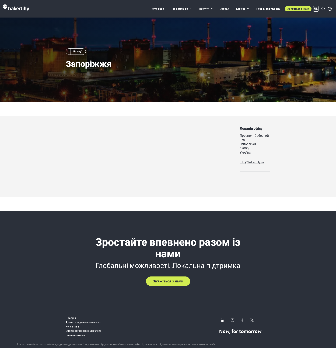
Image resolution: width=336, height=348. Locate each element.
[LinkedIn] (222, 320)
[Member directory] (330, 9)
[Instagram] (232, 320)
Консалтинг (72, 326)
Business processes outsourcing (83, 330)
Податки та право (76, 335)
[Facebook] (242, 320)
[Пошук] (323, 9)
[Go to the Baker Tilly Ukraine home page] (16, 9)
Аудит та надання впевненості (83, 322)
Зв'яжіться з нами (298, 8)
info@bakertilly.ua (252, 162)
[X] (251, 320)
